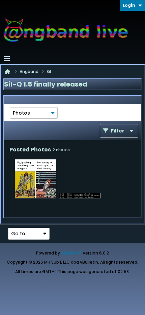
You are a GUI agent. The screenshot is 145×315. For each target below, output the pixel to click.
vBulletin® (71, 253)
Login (129, 5)
